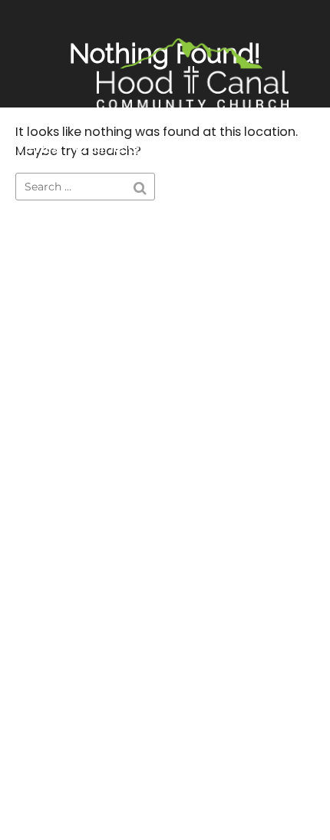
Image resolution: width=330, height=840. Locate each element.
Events (33, 147)
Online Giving (124, 147)
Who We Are (237, 147)
